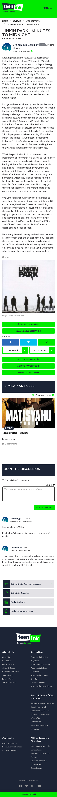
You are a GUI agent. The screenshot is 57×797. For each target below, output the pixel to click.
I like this (16, 350)
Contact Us (6, 661)
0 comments (10, 444)
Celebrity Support (9, 668)
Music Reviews (33, 21)
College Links (36, 750)
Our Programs (8, 664)
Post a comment (27, 359)
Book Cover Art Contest (12, 747)
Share (6, 336)
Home (5, 21)
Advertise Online (38, 682)
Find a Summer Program (22, 611)
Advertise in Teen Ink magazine (39, 659)
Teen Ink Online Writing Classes (40, 755)
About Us (6, 657)
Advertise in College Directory (39, 670)
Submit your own (28, 372)
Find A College (17, 602)
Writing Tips (36, 718)
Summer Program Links (40, 746)
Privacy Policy (7, 679)
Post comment (44, 507)
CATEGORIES (27, 794)
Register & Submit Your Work (42, 703)
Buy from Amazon (29, 324)
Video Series (36, 764)
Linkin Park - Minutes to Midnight (24, 24)
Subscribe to (25, 584)
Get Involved (36, 721)
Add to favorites (27, 366)
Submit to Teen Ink (19, 593)
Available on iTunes (29, 331)
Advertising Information (40, 664)
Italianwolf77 (16, 547)
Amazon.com (19, 315)
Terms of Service (9, 682)
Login (49, 485)
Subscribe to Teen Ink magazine (39, 727)
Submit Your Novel (38, 707)
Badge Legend (36, 768)
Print (6, 257)
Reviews (17, 21)
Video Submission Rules (40, 714)
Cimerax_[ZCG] (17, 518)
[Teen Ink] (14, 7)
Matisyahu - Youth (15, 432)
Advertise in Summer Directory (39, 677)
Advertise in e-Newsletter (41, 686)
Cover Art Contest (9, 743)
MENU (46, 8)
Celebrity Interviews (10, 671)
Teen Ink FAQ (7, 675)
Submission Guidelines (40, 711)
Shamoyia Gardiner (27, 44)
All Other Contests (9, 750)
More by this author (22, 51)
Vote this (43, 350)
